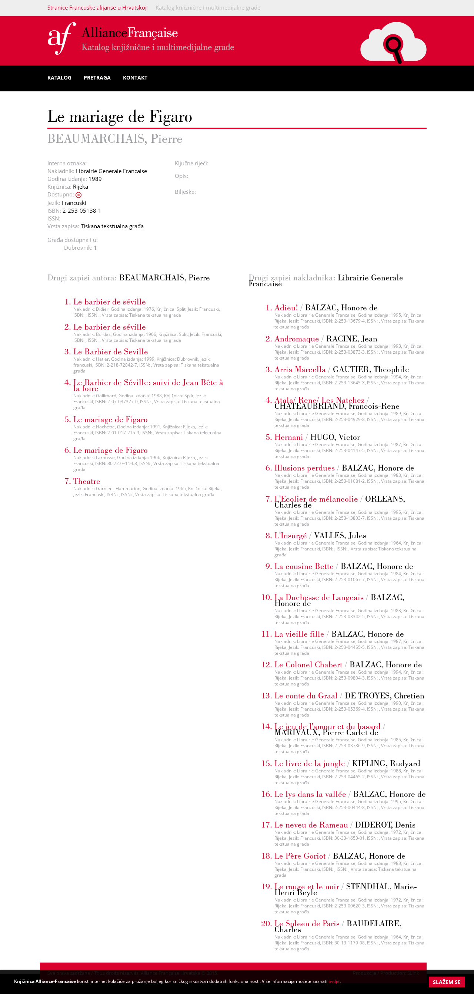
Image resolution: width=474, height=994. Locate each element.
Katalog (59, 77)
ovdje (334, 981)
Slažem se (447, 981)
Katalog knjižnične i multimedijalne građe (208, 7)
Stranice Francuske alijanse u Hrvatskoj (97, 7)
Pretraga (97, 77)
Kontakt (135, 77)
